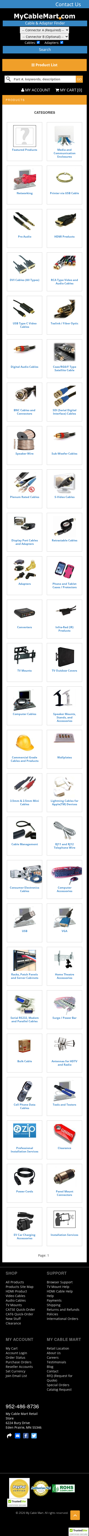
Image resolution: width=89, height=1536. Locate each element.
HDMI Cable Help (60, 1291)
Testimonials (56, 1362)
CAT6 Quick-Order (19, 1314)
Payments (54, 1300)
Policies (52, 1314)
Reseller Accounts (19, 1366)
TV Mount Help (58, 1286)
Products (15, 100)
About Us (54, 1353)
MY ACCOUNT (37, 90)
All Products (15, 1282)
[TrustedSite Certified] (78, 1532)
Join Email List (16, 1376)
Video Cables (15, 1296)
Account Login (16, 1353)
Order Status (15, 1357)
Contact (52, 1371)
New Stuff (13, 1318)
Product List (46, 64)
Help (50, 1296)
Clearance (13, 1323)
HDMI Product (16, 1291)
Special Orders (58, 1385)
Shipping (53, 1305)
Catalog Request (59, 1389)
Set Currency (15, 1371)
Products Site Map (20, 1286)
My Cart (12, 1348)
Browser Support (60, 1282)
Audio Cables (16, 1300)
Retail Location (58, 1348)
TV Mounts (14, 1305)
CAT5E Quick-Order (20, 1309)
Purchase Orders (18, 1362)
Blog (50, 1366)
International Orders (62, 1318)
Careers (53, 1357)
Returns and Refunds (63, 1309)
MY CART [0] (70, 90)
